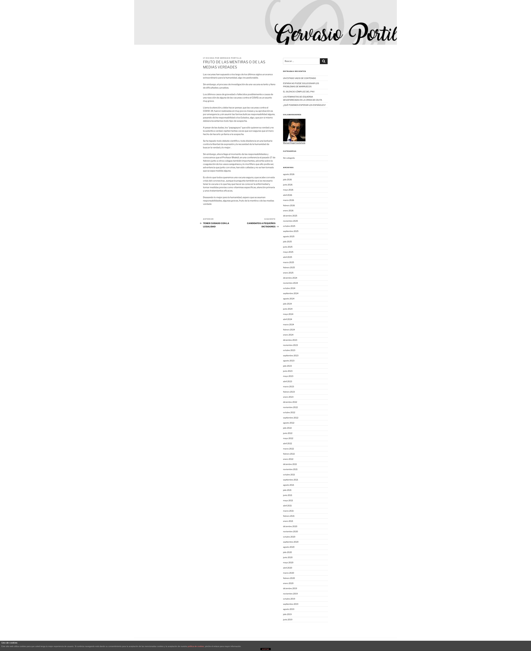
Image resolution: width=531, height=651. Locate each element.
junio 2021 (287, 495)
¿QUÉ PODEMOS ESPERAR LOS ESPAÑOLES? (304, 105)
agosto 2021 (288, 485)
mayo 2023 (288, 376)
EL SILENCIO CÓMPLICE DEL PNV (299, 91)
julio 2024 (287, 304)
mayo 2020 (288, 562)
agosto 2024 (288, 298)
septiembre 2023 (290, 355)
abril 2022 (287, 443)
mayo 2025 (288, 252)
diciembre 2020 (290, 526)
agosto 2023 (288, 360)
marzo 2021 (288, 511)
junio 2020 (288, 557)
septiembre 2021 (290, 479)
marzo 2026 (288, 200)
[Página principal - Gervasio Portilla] (265, 22)
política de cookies (196, 646)
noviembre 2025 (290, 221)
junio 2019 (287, 619)
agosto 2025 (288, 236)
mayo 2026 (288, 190)
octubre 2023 (289, 350)
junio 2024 (287, 309)
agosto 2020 (289, 547)
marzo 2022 (288, 448)
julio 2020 (287, 552)
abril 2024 (287, 319)
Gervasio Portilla (231, 58)
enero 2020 (288, 583)
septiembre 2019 (290, 604)
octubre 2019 (289, 599)
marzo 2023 (288, 386)
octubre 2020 (289, 537)
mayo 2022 (288, 438)
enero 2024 (288, 335)
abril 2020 (287, 568)
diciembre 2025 (290, 215)
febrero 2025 (289, 267)
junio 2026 (287, 184)
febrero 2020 (289, 578)
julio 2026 (287, 179)
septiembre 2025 (290, 231)
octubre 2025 (289, 226)
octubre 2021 (289, 474)
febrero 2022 (289, 454)
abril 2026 (287, 195)
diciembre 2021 (290, 464)
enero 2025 (288, 273)
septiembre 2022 (290, 417)
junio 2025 (287, 247)
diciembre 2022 (290, 402)
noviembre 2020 (290, 531)
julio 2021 (287, 490)
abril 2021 (287, 505)
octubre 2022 (289, 412)
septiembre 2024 (290, 293)
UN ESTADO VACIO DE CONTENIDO (299, 78)
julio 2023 (287, 366)
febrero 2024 (289, 329)
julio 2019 (287, 614)
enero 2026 (288, 210)
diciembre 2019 (290, 588)
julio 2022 (287, 428)
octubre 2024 (289, 288)
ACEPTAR (265, 649)
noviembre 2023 (290, 345)
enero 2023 (288, 397)
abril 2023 (287, 381)
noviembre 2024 (290, 283)
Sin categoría (289, 158)
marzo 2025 (288, 262)
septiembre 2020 (291, 542)
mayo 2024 (288, 314)
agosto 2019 (288, 609)
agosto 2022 (288, 423)
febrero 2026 (289, 205)
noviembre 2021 (290, 469)
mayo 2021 (288, 500)
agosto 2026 (288, 174)
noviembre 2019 (290, 593)
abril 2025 (287, 257)
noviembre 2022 (290, 407)
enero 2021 (288, 521)
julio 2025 (287, 241)
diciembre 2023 (290, 340)
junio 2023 (287, 371)
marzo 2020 (288, 573)
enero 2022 (288, 459)
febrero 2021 (289, 516)
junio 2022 (287, 433)
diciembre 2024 (290, 278)
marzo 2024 (288, 324)
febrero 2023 (289, 392)
